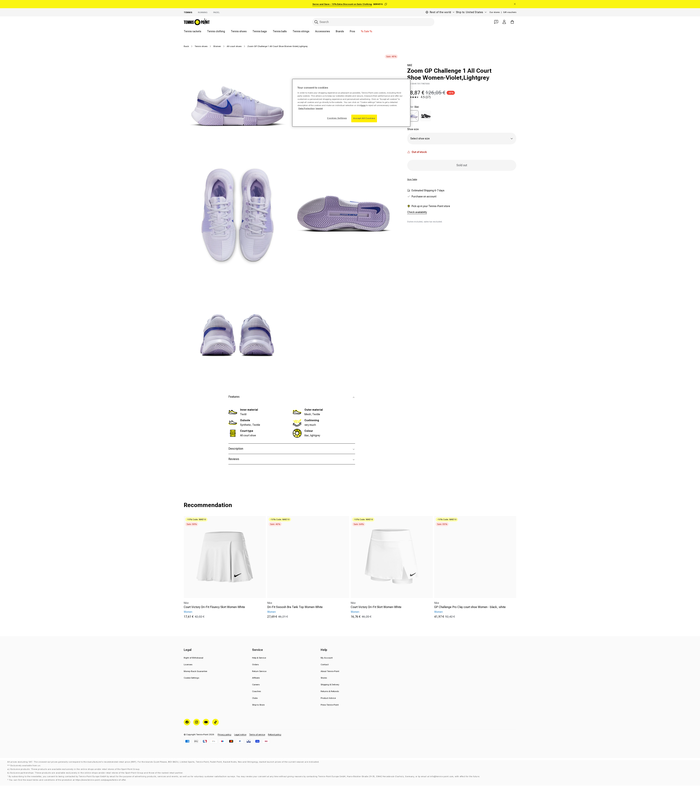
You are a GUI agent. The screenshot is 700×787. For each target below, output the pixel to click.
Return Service (259, 671)
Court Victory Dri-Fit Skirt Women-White (376, 607)
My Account (327, 658)
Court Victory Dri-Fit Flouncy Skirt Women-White (214, 607)
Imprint (319, 108)
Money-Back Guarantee (195, 671)
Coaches (256, 691)
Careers (256, 684)
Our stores (494, 12)
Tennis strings (301, 31)
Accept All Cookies (364, 118)
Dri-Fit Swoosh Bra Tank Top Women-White (295, 607)
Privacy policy (224, 734)
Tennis (188, 12)
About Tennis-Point (330, 671)
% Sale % (366, 31)
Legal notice (240, 734)
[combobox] (373, 22)
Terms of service (257, 734)
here (363, 105)
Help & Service (259, 658)
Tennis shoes (239, 31)
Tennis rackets (192, 31)
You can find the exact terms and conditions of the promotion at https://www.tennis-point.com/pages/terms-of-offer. (67, 780)
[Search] (316, 22)
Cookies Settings (337, 118)
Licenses (188, 664)
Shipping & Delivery (330, 684)
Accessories (322, 31)
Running (202, 12)
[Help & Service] (496, 22)
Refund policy (274, 734)
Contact (325, 664)
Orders (255, 664)
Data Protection (306, 108)
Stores (324, 678)
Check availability (417, 212)
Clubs (255, 698)
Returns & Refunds (330, 691)
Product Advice (328, 698)
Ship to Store (258, 705)
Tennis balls (280, 31)
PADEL (216, 12)
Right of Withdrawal (193, 658)
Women (217, 46)
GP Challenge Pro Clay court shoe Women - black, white (470, 607)
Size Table (412, 179)
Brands (340, 31)
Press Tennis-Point (330, 705)
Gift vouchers (509, 12)
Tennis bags (259, 31)
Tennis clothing (216, 31)
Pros (352, 31)
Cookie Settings (191, 678)
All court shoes (234, 46)
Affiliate (256, 678)
